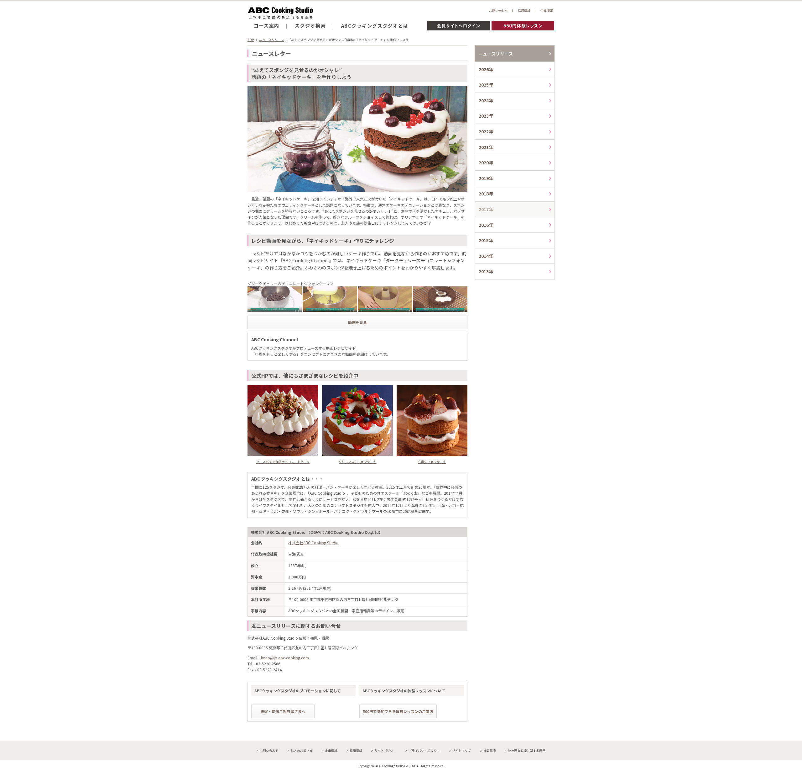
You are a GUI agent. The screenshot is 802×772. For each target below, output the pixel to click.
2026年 (486, 69)
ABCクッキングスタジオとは (375, 25)
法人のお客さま (302, 750)
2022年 (486, 131)
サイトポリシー (385, 750)
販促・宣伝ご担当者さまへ (282, 711)
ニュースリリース (271, 39)
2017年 (486, 209)
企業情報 (546, 10)
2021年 (486, 147)
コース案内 (266, 25)
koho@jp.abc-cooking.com (285, 657)
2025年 (486, 85)
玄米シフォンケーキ (432, 461)
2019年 (486, 178)
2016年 (486, 225)
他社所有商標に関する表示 (526, 750)
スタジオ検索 (310, 25)
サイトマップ (461, 750)
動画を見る (357, 322)
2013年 (486, 271)
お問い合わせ (498, 10)
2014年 (486, 256)
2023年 (486, 116)
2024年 (486, 100)
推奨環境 (489, 750)
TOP (250, 39)
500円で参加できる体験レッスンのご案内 (398, 711)
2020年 (486, 162)
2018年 (486, 193)
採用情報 (524, 10)
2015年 (486, 240)
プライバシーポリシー (424, 750)
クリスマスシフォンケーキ (357, 461)
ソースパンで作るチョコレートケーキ (283, 461)
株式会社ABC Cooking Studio (313, 542)
